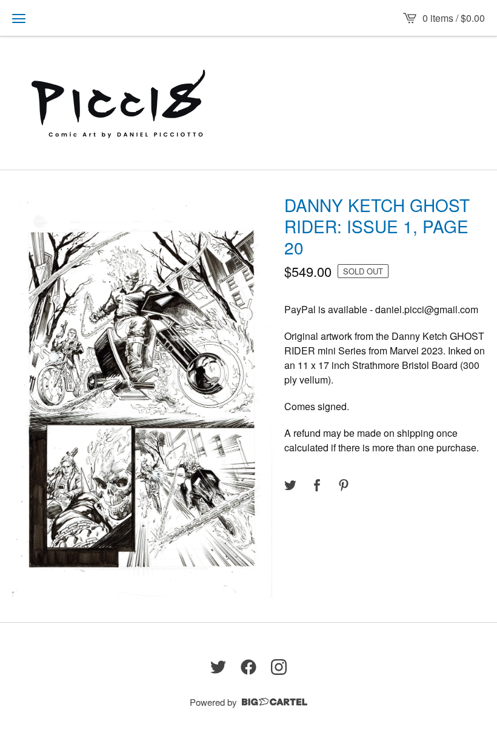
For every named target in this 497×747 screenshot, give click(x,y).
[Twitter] (218, 667)
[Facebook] (248, 667)
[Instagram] (279, 667)
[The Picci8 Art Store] (119, 103)
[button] (18, 18)
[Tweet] (290, 486)
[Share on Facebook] (317, 486)
